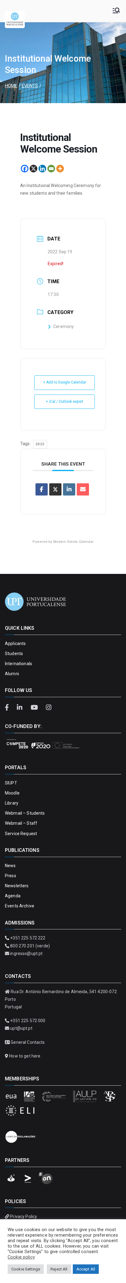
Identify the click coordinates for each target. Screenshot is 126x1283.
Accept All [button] (85, 1269)
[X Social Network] (55, 489)
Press (10, 875)
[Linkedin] (42, 168)
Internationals (18, 663)
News (10, 865)
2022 (40, 444)
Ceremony (63, 326)
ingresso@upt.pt (26, 953)
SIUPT (11, 782)
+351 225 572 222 (27, 937)
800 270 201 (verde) (30, 945)
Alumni (12, 673)
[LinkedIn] (20, 707)
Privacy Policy (23, 1216)
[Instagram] (48, 707)
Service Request (21, 833)
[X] (33, 168)
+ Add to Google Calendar (64, 382)
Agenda (12, 895)
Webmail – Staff (21, 823)
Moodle (12, 793)
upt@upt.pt (21, 1028)
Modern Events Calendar (73, 542)
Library (11, 803)
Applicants (15, 643)
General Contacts (28, 1042)
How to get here (24, 1056)
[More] (60, 168)
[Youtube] (35, 707)
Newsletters (17, 885)
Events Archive (19, 905)
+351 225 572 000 (27, 1020)
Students (14, 653)
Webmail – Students (25, 813)
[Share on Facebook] (41, 489)
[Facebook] (24, 168)
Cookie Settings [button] (25, 1269)
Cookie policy (21, 1257)
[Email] (51, 168)
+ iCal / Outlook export (64, 401)
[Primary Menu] (116, 11)
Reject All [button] (58, 1269)
